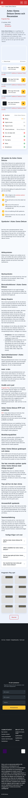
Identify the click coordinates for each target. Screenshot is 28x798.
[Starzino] (23, 80)
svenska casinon (20, 195)
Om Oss (3, 639)
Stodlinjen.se (14, 73)
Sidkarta (17, 740)
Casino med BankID (6, 736)
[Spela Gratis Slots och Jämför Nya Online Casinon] (12, 2)
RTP (2, 413)
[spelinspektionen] (4, 645)
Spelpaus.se (19, 73)
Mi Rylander (8, 25)
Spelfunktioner (18, 735)
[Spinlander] (23, 68)
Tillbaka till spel (7, 61)
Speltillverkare (18, 738)
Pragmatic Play (5, 19)
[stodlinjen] (12, 676)
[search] (21, 2)
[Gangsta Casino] (23, 92)
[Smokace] (23, 103)
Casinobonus (4, 741)
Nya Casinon (4, 732)
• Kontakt (7, 639)
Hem (2, 6)
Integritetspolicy (15, 639)
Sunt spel (22, 639)
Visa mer (14, 617)
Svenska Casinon (5, 734)
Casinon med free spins (7, 738)
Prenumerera (14, 707)
